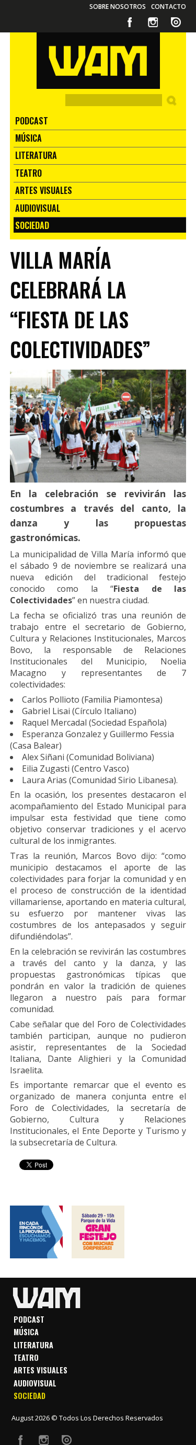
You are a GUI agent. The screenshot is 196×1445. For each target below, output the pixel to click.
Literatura (36, 155)
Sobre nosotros (117, 6)
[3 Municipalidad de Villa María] (98, 1232)
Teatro (28, 173)
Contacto (168, 6)
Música (28, 138)
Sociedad (32, 225)
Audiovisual (37, 208)
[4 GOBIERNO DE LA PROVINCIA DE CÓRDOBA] (36, 1232)
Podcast (31, 120)
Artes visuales (43, 190)
